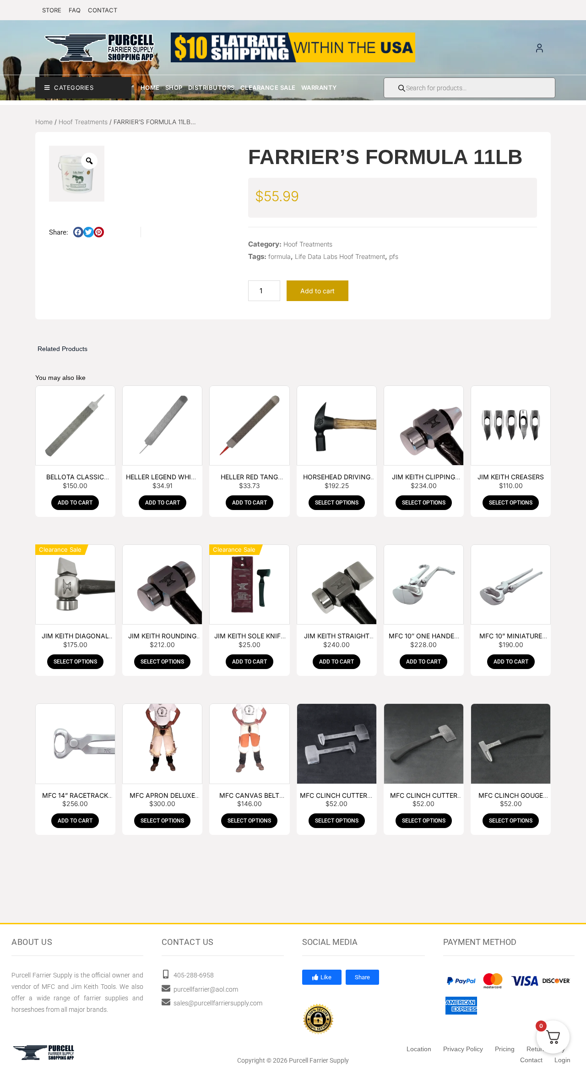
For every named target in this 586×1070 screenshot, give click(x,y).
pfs (393, 256)
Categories (73, 87)
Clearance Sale (268, 87)
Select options (336, 502)
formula (279, 256)
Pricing (505, 1049)
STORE (51, 10)
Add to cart (317, 291)
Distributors (211, 87)
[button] (78, 232)
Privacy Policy (463, 1049)
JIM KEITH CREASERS (510, 477)
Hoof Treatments (83, 122)
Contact (531, 1060)
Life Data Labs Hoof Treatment (340, 256)
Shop (174, 87)
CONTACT (102, 10)
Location (419, 1049)
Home (150, 87)
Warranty (319, 87)
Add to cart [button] (75, 502)
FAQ (75, 10)
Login (562, 1060)
